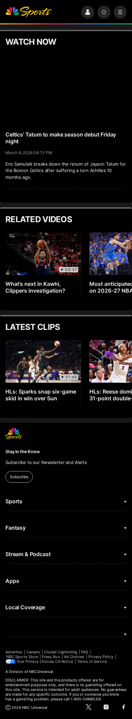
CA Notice (64, 661)
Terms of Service (92, 661)
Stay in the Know (22, 451)
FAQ (84, 652)
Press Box (51, 656)
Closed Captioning (60, 652)
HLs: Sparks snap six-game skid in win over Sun (40, 395)
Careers (33, 652)
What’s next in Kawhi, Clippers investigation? (35, 287)
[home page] (28, 12)
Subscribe (19, 476)
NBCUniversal (41, 671)
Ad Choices (74, 656)
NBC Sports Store (22, 656)
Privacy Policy (100, 656)
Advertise (13, 652)
